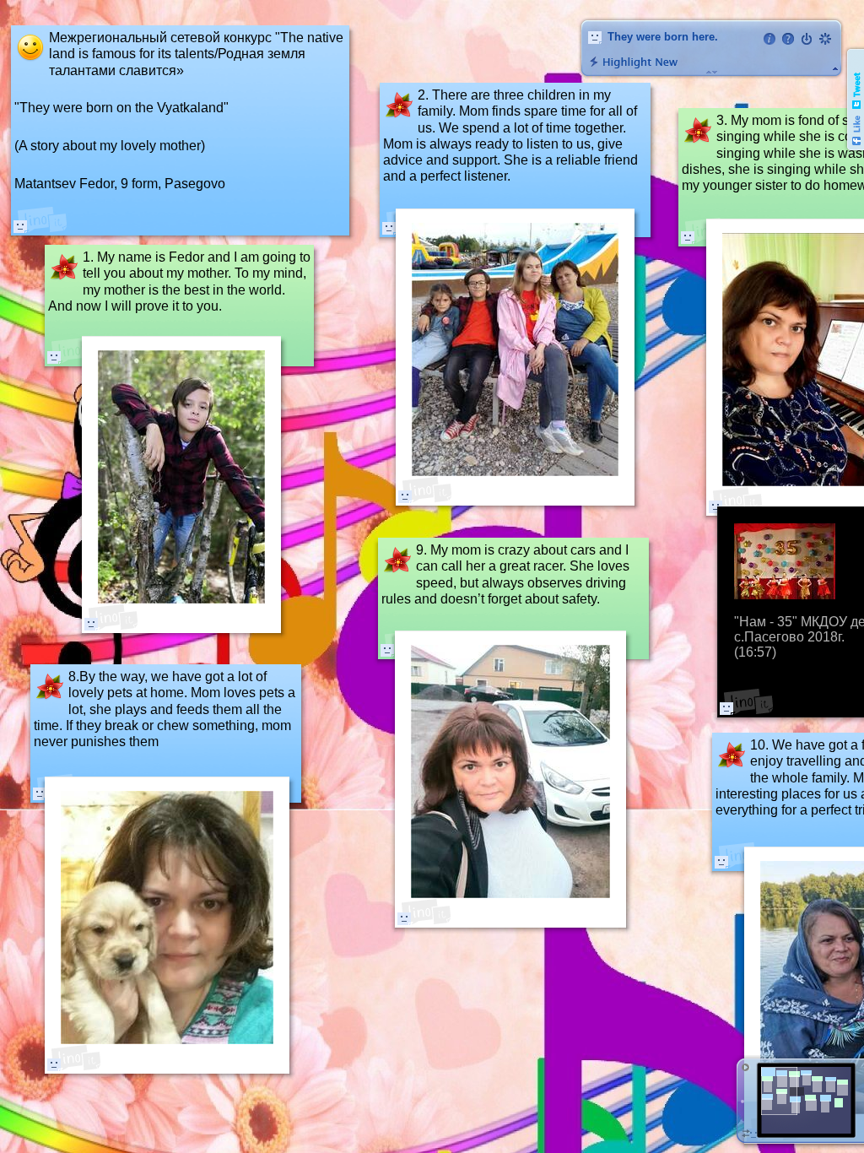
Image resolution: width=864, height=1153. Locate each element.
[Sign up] (825, 39)
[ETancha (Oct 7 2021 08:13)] (404, 918)
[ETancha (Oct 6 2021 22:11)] (726, 708)
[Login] (806, 39)
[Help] (788, 39)
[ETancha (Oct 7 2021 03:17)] (54, 1064)
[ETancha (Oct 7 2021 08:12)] (387, 650)
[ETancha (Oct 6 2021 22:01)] (54, 357)
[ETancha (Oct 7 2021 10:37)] (20, 226)
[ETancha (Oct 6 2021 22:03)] (687, 237)
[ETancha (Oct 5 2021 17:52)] (91, 624)
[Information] (769, 39)
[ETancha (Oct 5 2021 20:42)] (405, 496)
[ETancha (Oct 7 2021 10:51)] (721, 862)
